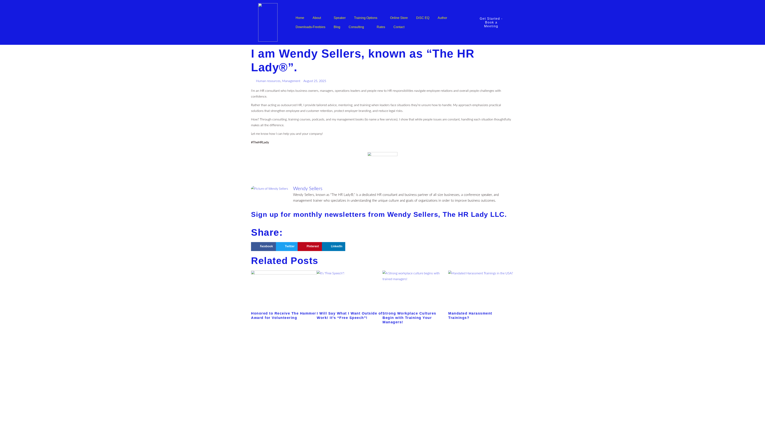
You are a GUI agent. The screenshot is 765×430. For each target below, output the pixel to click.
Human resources (268, 81)
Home (300, 18)
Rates (381, 27)
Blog (337, 27)
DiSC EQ (422, 18)
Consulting (356, 27)
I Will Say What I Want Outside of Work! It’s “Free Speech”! (349, 315)
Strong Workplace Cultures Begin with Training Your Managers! (409, 317)
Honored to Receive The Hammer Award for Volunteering (283, 315)
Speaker (340, 18)
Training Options (365, 18)
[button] (263, 246)
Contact (398, 27)
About (317, 18)
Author (442, 18)
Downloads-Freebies (310, 27)
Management (291, 81)
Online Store (399, 18)
